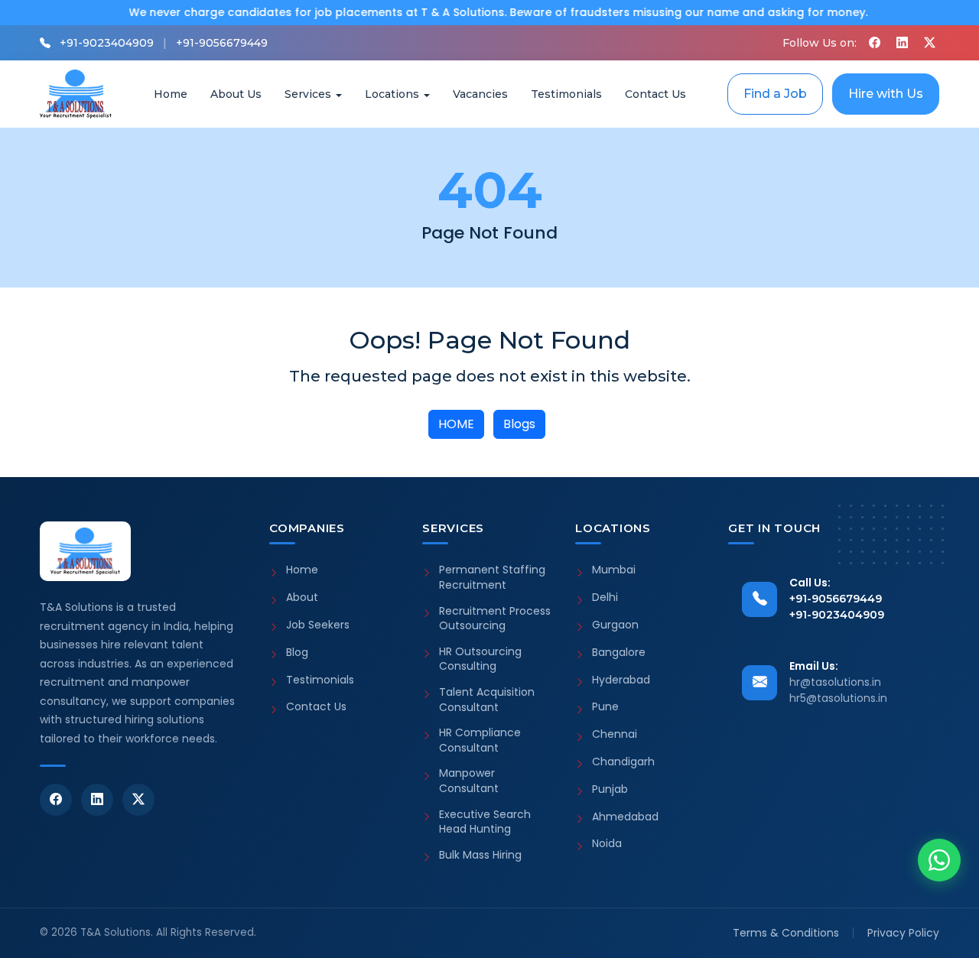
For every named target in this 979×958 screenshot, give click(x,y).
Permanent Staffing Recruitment (492, 578)
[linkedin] (902, 43)
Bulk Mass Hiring (480, 855)
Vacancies (480, 94)
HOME (456, 424)
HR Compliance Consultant (480, 740)
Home (170, 94)
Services (308, 94)
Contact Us (655, 94)
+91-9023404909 (107, 43)
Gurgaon (615, 625)
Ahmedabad (625, 817)
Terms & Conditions (786, 932)
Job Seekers (318, 625)
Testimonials (566, 94)
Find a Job (775, 93)
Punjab (610, 789)
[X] (929, 43)
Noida (607, 843)
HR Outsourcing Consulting (480, 659)
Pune (605, 707)
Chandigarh (623, 762)
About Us (236, 94)
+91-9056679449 (222, 43)
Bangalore (619, 652)
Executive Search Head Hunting (485, 822)
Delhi (605, 597)
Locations (392, 94)
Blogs (519, 424)
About (302, 597)
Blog (297, 652)
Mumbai (614, 570)
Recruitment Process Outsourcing (495, 619)
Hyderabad (621, 680)
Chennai (614, 734)
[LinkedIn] (97, 800)
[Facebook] (874, 43)
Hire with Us (885, 93)
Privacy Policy (903, 932)
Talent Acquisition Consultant (487, 700)
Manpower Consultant (469, 781)
